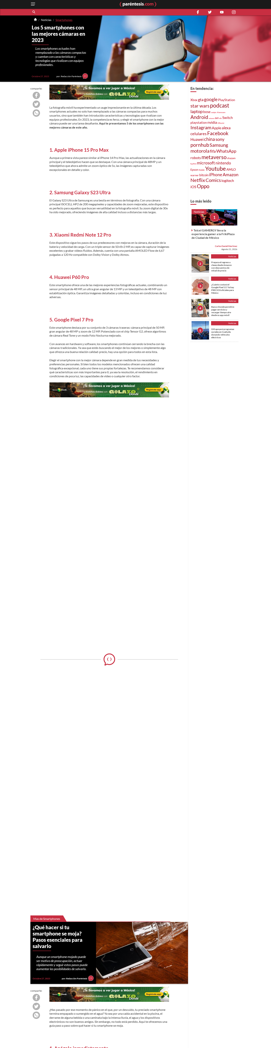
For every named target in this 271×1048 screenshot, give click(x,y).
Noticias (46, 20)
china (209, 139)
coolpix (213, 112)
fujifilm (193, 164)
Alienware (221, 112)
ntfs (220, 118)
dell (216, 118)
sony (220, 139)
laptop (196, 111)
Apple (216, 128)
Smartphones (63, 20)
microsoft (206, 162)
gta (201, 99)
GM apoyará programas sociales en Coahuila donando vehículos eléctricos (222, 333)
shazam (231, 158)
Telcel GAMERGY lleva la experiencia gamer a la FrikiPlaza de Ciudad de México (213, 233)
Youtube (215, 168)
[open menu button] (33, 4)
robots (195, 157)
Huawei (197, 139)
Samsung (219, 145)
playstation (198, 122)
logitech (227, 180)
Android (199, 117)
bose (207, 112)
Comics (213, 180)
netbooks (211, 118)
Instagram (200, 127)
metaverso (214, 157)
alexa (226, 128)
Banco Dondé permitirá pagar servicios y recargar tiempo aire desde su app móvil (222, 310)
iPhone (215, 174)
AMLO (231, 169)
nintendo (223, 163)
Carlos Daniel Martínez (226, 246)
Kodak (202, 170)
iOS (193, 186)
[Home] (35, 20)
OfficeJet (221, 123)
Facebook (217, 133)
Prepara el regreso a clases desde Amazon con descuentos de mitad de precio (221, 266)
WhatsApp (226, 151)
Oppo (203, 186)
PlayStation (226, 100)
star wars (199, 106)
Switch (227, 118)
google (211, 99)
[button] (34, 12)
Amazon (230, 174)
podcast (219, 105)
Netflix (197, 180)
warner (194, 175)
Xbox (193, 100)
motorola (199, 151)
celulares (198, 133)
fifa (213, 151)
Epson (194, 169)
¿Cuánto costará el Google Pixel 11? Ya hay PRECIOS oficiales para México (222, 288)
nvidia (212, 122)
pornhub (199, 145)
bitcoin (204, 175)
